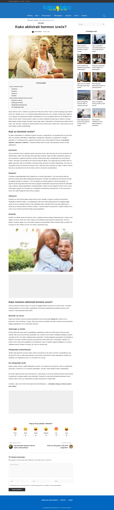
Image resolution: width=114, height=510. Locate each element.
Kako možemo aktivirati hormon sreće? (21, 98)
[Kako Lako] (57, 7)
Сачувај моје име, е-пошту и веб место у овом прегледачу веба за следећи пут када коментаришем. (35, 485)
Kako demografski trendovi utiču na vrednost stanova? (82, 103)
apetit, (10, 163)
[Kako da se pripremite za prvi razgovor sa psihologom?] (98, 59)
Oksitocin (14, 93)
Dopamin (14, 91)
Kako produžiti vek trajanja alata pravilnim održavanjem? (83, 67)
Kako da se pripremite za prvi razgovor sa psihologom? (98, 67)
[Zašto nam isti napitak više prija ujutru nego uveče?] (83, 77)
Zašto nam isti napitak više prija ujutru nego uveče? (83, 85)
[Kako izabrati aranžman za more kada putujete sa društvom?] (98, 113)
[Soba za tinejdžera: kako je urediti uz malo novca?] (98, 95)
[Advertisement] (41, 286)
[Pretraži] (104, 15)
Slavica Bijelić (38, 31)
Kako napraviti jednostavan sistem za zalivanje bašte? (98, 85)
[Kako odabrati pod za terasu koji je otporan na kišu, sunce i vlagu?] (83, 113)
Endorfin (14, 95)
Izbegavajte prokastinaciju (19, 105)
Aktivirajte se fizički (17, 102)
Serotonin (14, 89)
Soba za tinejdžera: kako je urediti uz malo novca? (98, 103)
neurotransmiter (21, 176)
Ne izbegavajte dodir (18, 107)
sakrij (43, 83)
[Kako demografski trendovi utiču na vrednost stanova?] (83, 95)
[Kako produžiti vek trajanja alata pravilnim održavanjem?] (83, 59)
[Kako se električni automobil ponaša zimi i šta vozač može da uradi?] (98, 39)
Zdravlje (41, 23)
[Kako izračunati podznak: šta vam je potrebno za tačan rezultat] (83, 39)
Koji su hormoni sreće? (16, 86)
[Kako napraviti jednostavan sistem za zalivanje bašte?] (98, 77)
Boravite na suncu (17, 100)
